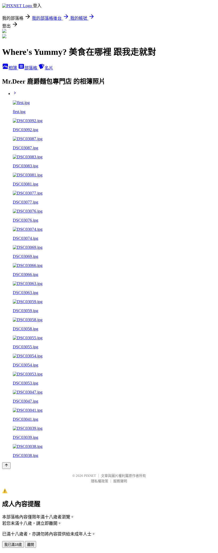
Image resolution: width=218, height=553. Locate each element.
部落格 (31, 68)
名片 (49, 68)
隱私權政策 (99, 481)
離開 (30, 545)
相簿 (13, 68)
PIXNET (90, 476)
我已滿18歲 (13, 545)
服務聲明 (120, 481)
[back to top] (6, 465)
